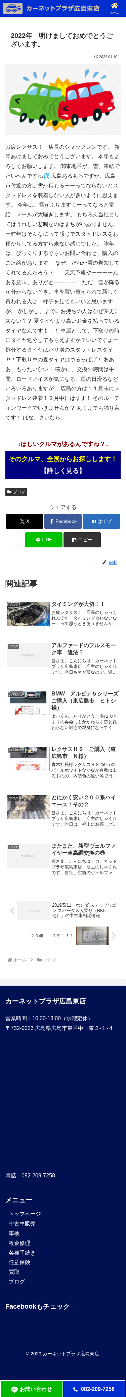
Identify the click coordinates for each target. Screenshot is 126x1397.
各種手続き (22, 1253)
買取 (14, 1272)
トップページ (25, 1214)
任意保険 (19, 1262)
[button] (82, 539)
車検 (14, 1233)
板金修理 (19, 1243)
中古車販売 (22, 1223)
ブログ (19, 492)
